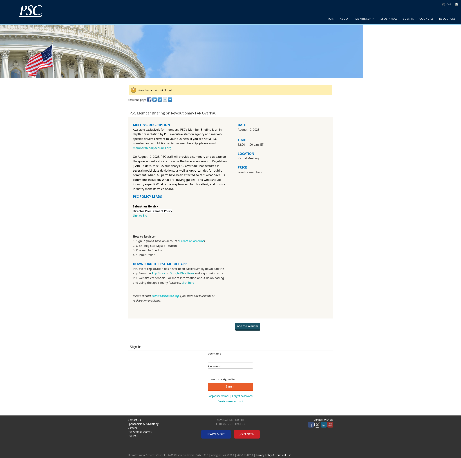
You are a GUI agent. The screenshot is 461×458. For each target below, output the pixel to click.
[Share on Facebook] (149, 99)
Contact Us (134, 420)
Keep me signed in (223, 379)
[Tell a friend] (165, 99)
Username (214, 353)
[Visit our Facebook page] (311, 424)
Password (214, 366)
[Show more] (170, 99)
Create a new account (230, 401)
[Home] (30, 11)
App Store (158, 273)
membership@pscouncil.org (152, 148)
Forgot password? (242, 396)
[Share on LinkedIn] (160, 99)
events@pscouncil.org (165, 296)
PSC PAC (133, 436)
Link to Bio (140, 216)
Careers (132, 428)
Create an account (191, 241)
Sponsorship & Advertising (143, 424)
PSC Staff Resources (140, 432)
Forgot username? (218, 396)
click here (188, 283)
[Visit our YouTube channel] (330, 424)
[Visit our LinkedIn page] (324, 424)
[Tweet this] (154, 99)
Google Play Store (182, 273)
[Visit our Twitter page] (317, 424)
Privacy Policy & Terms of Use (273, 455)
